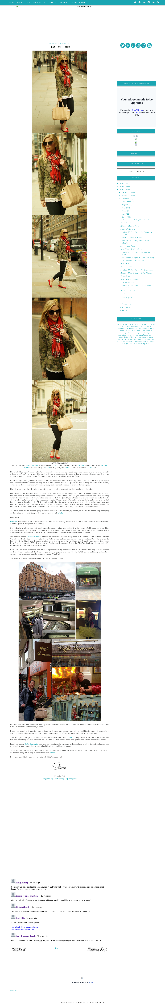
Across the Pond (128, 246)
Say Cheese (126, 294)
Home (56, 948)
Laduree (70, 737)
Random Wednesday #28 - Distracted (137, 270)
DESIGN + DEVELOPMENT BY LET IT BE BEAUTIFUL (82, 1002)
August (125, 205)
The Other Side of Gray (131, 237)
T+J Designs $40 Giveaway (133, 261)
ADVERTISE (52, 2)
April (124, 217)
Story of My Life (128, 229)
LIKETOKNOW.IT (78, 2)
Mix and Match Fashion (131, 226)
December (126, 192)
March (124, 298)
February (126, 301)
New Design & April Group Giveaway (137, 258)
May (123, 214)
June (124, 211)
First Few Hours (128, 223)
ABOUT (20, 2)
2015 (122, 183)
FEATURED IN (39, 2)
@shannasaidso (142, 83)
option (28, 465)
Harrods (13, 521)
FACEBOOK (48, 779)
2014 (122, 187)
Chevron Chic (127, 267)
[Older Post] (97, 951)
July (124, 208)
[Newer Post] (18, 951)
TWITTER (59, 779)
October (125, 199)
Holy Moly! (126, 264)
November (126, 195)
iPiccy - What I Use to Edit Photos (136, 273)
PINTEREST (71, 779)
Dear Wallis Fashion (130, 279)
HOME (11, 2)
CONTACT (64, 2)
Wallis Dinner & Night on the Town (136, 220)
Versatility (125, 276)
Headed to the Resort (130, 291)
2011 (122, 311)
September (126, 202)
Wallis (60, 513)
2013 (122, 190)
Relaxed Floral (127, 282)
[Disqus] (59, 841)
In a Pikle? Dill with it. (131, 249)
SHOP (28, 2)
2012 (122, 308)
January (125, 304)
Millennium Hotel (34, 536)
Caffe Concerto (31, 744)
